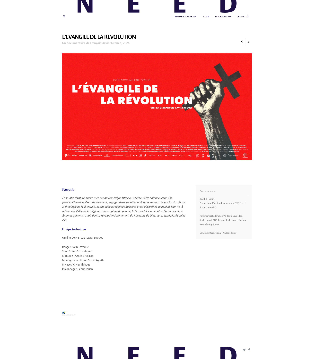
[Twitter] (244, 350)
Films (206, 17)
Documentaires (207, 191)
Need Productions (185, 17)
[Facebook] (249, 350)
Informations (223, 17)
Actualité (243, 17)
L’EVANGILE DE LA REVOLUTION (99, 37)
